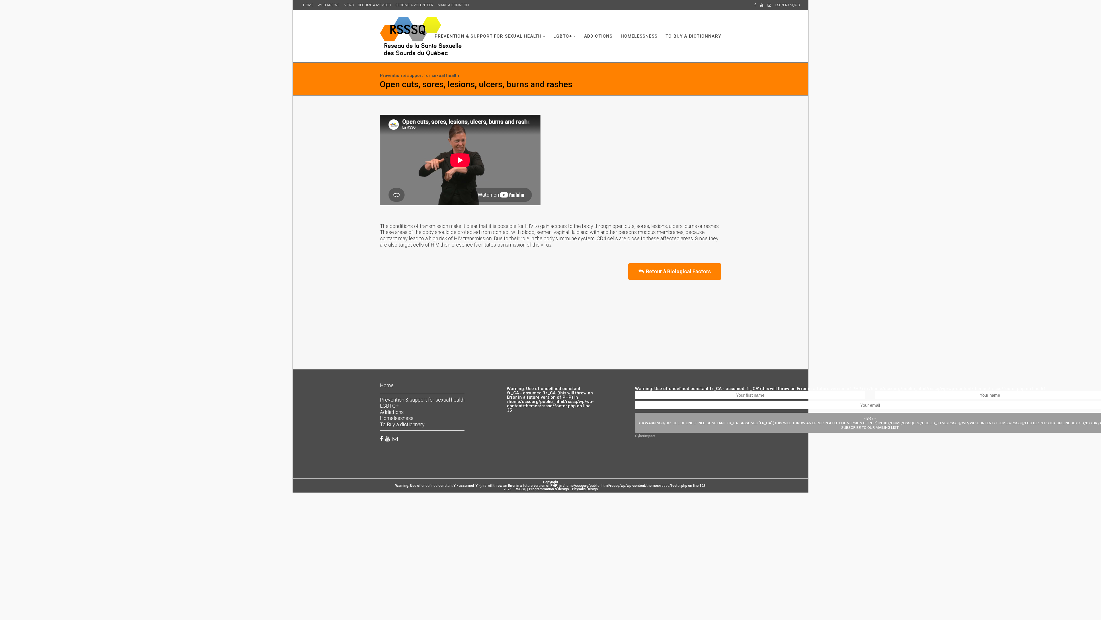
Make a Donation (453, 5)
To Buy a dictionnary (693, 36)
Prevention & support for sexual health (488, 36)
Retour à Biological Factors (677, 271)
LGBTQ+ (562, 36)
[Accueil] (421, 36)
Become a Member (374, 5)
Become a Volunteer (414, 5)
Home (308, 5)
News (349, 5)
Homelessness (639, 36)
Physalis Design (585, 489)
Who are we (328, 5)
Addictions (598, 36)
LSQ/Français (787, 5)
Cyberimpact (645, 436)
